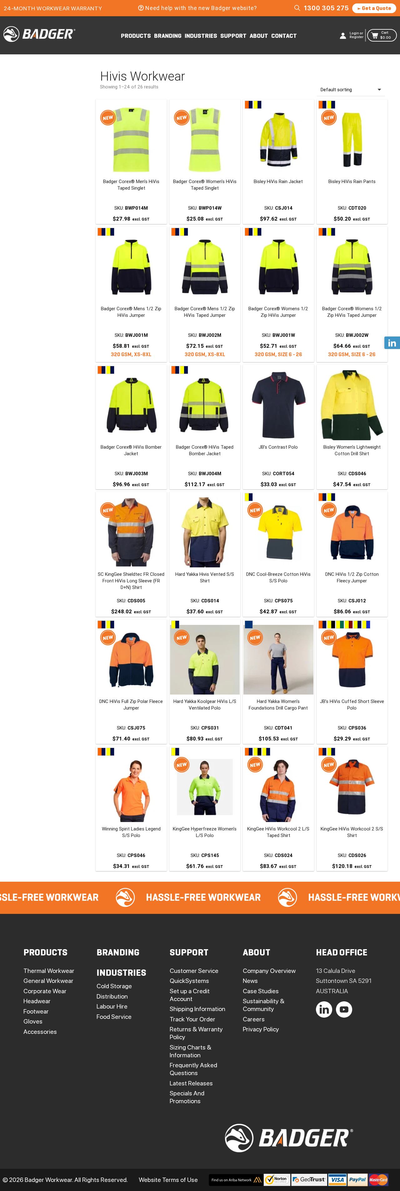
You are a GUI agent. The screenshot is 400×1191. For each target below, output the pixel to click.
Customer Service (194, 970)
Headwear (37, 1001)
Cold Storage (114, 986)
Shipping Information (197, 1009)
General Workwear (48, 980)
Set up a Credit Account (190, 995)
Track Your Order (192, 1019)
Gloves (32, 1021)
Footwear (36, 1011)
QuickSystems (189, 980)
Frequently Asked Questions (193, 1069)
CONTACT (284, 36)
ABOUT (259, 36)
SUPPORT (233, 36)
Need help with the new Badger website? (201, 8)
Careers (254, 1019)
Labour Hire (112, 1006)
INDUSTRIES (201, 36)
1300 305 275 (326, 8)
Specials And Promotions (187, 1097)
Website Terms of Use (168, 1180)
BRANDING (168, 36)
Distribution (112, 996)
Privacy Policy (261, 1029)
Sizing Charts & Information (190, 1051)
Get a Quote (376, 8)
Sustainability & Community (263, 1005)
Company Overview (269, 970)
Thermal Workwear (48, 970)
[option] (154, 898)
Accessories (40, 1031)
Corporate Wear (45, 991)
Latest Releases (191, 1083)
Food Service (114, 1016)
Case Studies (261, 991)
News (250, 980)
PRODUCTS (136, 36)
